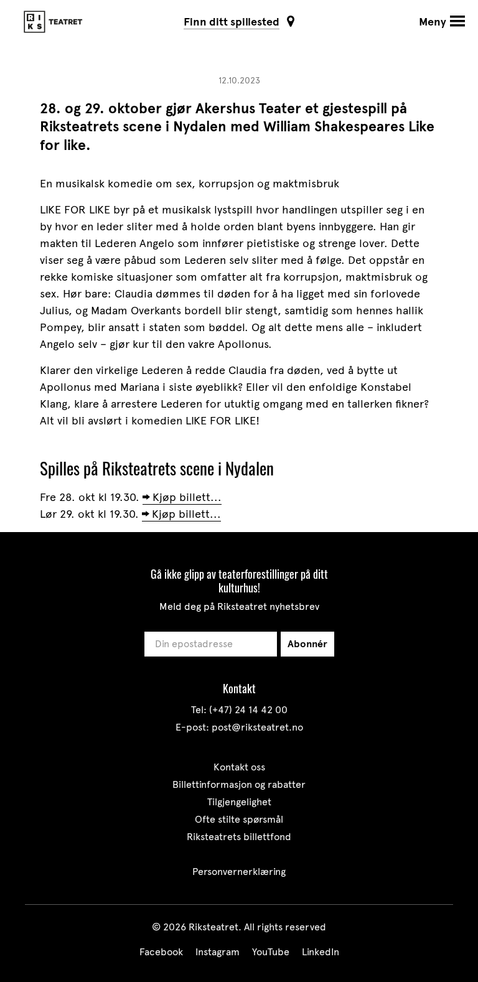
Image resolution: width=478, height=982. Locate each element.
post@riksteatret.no (257, 727)
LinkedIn (320, 952)
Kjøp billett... (187, 497)
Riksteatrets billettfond (239, 837)
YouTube (270, 952)
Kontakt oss (239, 767)
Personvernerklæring (239, 871)
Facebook (161, 952)
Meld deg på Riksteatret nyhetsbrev (239, 606)
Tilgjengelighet (239, 802)
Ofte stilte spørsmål (239, 819)
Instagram (217, 952)
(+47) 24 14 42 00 (248, 710)
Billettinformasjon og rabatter (239, 784)
